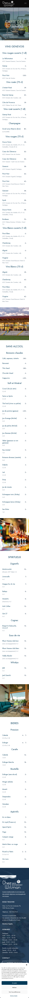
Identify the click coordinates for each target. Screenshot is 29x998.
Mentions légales (13, 996)
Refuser (14, 987)
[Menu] (25, 3)
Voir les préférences (14, 992)
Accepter (14, 983)
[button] (26, 965)
